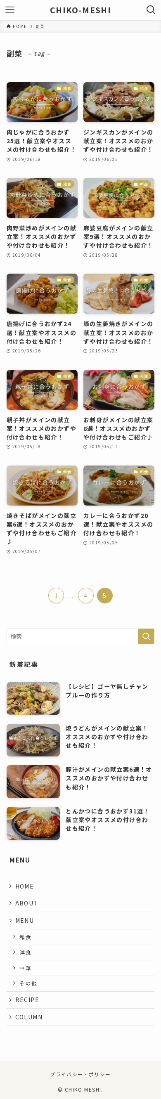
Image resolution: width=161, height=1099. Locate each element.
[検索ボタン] (151, 10)
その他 (28, 983)
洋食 (25, 952)
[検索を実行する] (146, 636)
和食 (25, 937)
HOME (24, 886)
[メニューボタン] (10, 10)
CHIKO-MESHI (80, 10)
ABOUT (26, 903)
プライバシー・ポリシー (80, 1074)
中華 (25, 968)
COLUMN (29, 1017)
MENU (24, 920)
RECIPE (27, 999)
